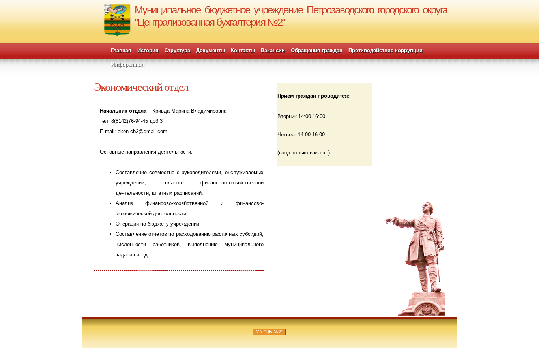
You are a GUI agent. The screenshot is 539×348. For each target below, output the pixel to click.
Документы (210, 50)
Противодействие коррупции (385, 50)
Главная (121, 50)
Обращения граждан (316, 50)
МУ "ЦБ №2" (269, 331)
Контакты (243, 50)
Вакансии (273, 50)
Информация (127, 65)
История (148, 50)
